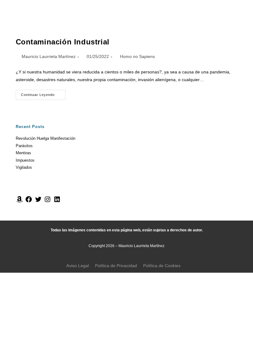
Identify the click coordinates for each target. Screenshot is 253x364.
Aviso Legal (77, 265)
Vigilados (24, 167)
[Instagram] (47, 201)
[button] (189, 10)
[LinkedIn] (57, 201)
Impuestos (25, 160)
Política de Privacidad (116, 265)
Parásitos (24, 145)
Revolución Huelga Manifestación (45, 138)
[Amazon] (19, 201)
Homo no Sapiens (137, 56)
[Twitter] (38, 201)
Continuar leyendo (43, 93)
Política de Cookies (161, 265)
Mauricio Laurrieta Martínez (49, 56)
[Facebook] (28, 201)
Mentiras (23, 153)
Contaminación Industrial (63, 42)
